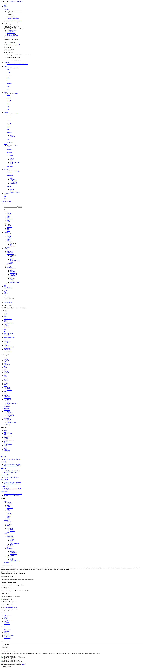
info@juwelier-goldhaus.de (16, 1)
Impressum (6, 345)
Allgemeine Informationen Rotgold (12, 465)
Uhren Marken (10, 254)
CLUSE (12, 159)
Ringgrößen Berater (8, 333)
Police (5, 445)
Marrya (5, 442)
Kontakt (5, 6)
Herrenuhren (10, 252)
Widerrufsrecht (7, 341)
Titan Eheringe (13, 183)
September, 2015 (5, 486)
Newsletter (6, 325)
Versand (23, 664)
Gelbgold (12, 189)
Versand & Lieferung (9, 346)
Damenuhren (10, 251)
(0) (4, 7)
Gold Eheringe (13, 180)
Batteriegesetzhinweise (9, 323)
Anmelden (10, 14)
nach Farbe (9, 277)
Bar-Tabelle (6, 335)
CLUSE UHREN (8, 352)
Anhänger (9, 213)
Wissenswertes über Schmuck (11, 472)
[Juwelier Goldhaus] (16, 20)
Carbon (11, 178)
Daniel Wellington (8, 433)
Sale (5, 194)
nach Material (10, 267)
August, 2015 (4, 491)
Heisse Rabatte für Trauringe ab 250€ (13, 494)
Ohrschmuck (10, 218)
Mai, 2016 (3, 468)
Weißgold (12, 190)
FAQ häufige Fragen (11, 30)
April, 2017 (3, 461)
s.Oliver (5, 448)
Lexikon (6, 321)
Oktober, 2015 (4, 479)
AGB (5, 344)
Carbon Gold (13, 179)
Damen (5, 66)
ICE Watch (6, 438)
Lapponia (6, 441)
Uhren (5, 144)
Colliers (8, 216)
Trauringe (6, 169)
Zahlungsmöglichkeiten (12, 35)
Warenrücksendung (11, 33)
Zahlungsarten (7, 348)
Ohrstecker (12, 136)
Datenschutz (6, 342)
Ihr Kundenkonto (8, 319)
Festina (11, 161)
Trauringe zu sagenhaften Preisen (12, 495)
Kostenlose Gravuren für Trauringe (12, 482)
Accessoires (9, 235)
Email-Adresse (5, 644)
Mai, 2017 (3, 456)
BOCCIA (12, 158)
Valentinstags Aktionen (9, 337)
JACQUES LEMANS (15, 162)
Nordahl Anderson (8, 444)
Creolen (11, 135)
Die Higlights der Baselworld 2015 (12, 489)
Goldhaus (6, 437)
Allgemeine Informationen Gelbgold (12, 464)
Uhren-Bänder (10, 263)
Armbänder (9, 214)
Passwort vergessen (11, 16)
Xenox (5, 449)
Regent (11, 163)
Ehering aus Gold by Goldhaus (11, 477)
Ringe (8, 220)
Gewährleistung (10, 31)
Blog (5, 5)
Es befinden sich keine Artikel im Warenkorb (17, 64)
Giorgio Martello (8, 436)
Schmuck (6, 112)
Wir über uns (7, 327)
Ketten (8, 217)
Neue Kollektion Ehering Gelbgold (12, 483)
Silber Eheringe (13, 182)
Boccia (5, 430)
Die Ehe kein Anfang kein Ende (11, 470)
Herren (5, 92)
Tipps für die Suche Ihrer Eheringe (12, 459)
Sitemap (5, 324)
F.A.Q (5, 3)
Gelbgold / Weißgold (15, 192)
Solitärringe (6, 193)
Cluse (5, 432)
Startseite (8, 302)
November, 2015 (5, 474)
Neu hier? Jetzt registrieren (13, 18)
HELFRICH (7, 451)
